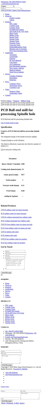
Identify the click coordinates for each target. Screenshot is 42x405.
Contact (7, 95)
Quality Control (14, 18)
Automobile (13, 57)
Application (9, 53)
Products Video (14, 91)
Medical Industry (15, 70)
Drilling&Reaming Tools (17, 47)
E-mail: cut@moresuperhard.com (16, 337)
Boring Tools (13, 37)
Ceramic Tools (14, 28)
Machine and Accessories (18, 49)
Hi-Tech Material (15, 60)
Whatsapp (9, 403)
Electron (12, 58)
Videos (11, 20)
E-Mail (16, 403)
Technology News (15, 86)
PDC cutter (13, 24)
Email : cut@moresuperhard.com (13, 3)
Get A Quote (5, 123)
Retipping (12, 80)
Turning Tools (14, 41)
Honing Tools (14, 39)
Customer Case (14, 87)
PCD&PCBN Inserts (16, 29)
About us (8, 16)
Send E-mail (14, 123)
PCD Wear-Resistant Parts (18, 51)
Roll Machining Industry (17, 66)
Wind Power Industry (16, 72)
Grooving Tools (14, 45)
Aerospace (13, 55)
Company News (15, 84)
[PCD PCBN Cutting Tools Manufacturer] (15, 10)
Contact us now (5, 386)
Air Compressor (14, 64)
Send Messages (7, 365)
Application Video (15, 93)
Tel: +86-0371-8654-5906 (14, 331)
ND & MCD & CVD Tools (18, 31)
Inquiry (22, 403)
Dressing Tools (14, 43)
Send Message (6, 273)
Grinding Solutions (15, 76)
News (7, 82)
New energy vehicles (16, 68)
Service (7, 74)
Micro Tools (13, 33)
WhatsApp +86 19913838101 (11, 2)
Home (7, 14)
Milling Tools (14, 35)
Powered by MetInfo (20, 369)
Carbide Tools (14, 26)
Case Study (13, 62)
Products (8, 22)
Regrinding (13, 78)
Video (7, 89)
